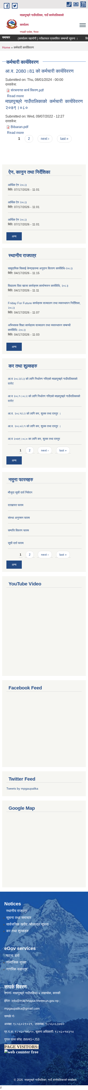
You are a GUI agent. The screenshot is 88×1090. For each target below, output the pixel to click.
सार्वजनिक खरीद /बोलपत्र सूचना (27, 924)
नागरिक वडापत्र (16, 969)
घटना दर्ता (12, 956)
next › (45, 138)
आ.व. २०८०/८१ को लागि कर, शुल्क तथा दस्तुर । (34, 426)
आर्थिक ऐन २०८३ (17, 185)
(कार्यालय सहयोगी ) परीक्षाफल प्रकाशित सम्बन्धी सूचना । (42, 38)
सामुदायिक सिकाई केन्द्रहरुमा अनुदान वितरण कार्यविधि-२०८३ (40, 268)
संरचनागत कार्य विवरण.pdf (27, 90)
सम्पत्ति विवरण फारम (18, 530)
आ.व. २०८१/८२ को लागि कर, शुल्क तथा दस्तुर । (34, 413)
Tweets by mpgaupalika (22, 788)
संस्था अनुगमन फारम (19, 517)
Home (6, 47)
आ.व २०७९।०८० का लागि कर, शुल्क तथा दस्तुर (34, 438)
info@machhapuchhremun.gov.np (35, 1001)
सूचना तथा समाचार (18, 918)
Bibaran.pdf (19, 127)
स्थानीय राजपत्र (16, 911)
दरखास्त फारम (15, 505)
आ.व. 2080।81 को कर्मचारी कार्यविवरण (39, 71)
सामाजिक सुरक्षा (16, 962)
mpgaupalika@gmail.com (22, 1008)
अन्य (14, 236)
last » (64, 138)
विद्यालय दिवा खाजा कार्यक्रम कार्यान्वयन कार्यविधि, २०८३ (38, 285)
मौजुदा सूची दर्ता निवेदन (20, 492)
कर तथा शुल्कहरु (17, 931)
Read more (15, 96)
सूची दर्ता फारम (15, 543)
